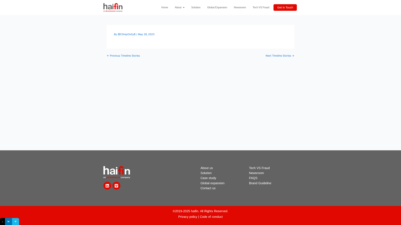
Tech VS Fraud (261, 7)
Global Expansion (217, 7)
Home (164, 7)
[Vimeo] (15, 221)
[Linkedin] (8, 221)
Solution (195, 7)
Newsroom (240, 7)
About (178, 7)
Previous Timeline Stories (123, 55)
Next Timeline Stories (280, 55)
